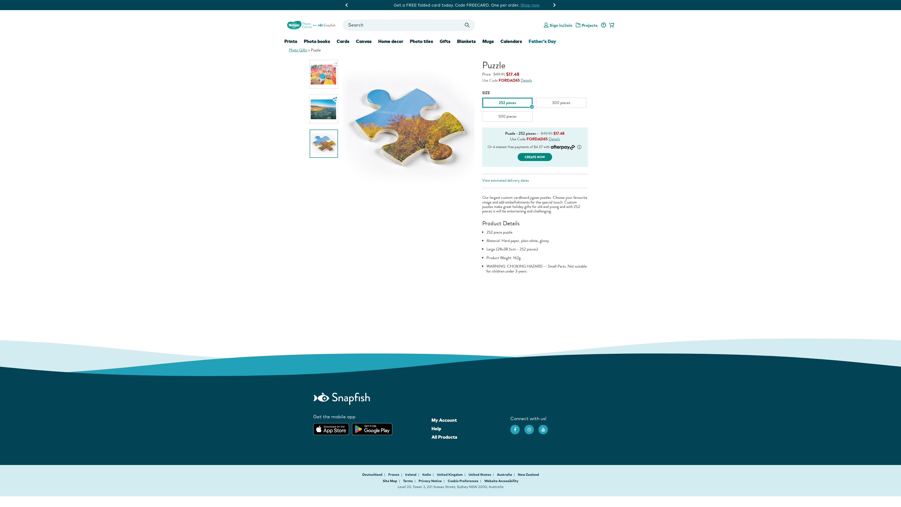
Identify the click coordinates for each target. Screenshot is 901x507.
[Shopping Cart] (610, 25)
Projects (590, 25)
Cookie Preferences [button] (463, 481)
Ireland (411, 474)
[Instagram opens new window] (531, 427)
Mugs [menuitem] (488, 41)
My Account (444, 420)
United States (480, 474)
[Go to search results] (467, 25)
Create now (535, 157)
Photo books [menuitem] (317, 41)
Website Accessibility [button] (501, 481)
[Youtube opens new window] (545, 427)
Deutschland (372, 474)
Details (526, 80)
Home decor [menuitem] (390, 41)
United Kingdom (450, 474)
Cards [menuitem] (343, 41)
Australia (505, 474)
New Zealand (528, 474)
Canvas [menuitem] (364, 41)
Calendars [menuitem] (511, 41)
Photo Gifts (298, 50)
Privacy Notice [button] (430, 481)
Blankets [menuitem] (466, 41)
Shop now (513, 5)
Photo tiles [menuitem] (421, 41)
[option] (324, 74)
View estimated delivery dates (505, 180)
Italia (427, 474)
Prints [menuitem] (290, 41)
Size (486, 92)
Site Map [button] (390, 481)
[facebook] (517, 427)
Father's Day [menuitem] (542, 41)
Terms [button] (408, 481)
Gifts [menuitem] (445, 41)
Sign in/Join (561, 25)
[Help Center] (603, 25)
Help (436, 428)
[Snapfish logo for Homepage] (311, 24)
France (394, 474)
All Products (444, 437)
